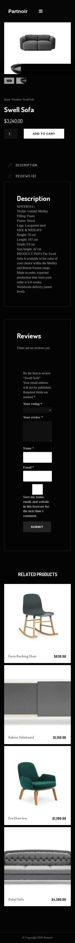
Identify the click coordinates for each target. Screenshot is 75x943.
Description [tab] (26, 165)
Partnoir (18, 11)
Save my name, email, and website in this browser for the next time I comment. (36, 506)
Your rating (32, 404)
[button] (37, 656)
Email (28, 467)
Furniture (16, 99)
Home (7, 99)
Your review (33, 417)
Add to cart (44, 133)
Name (28, 448)
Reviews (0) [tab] (26, 176)
